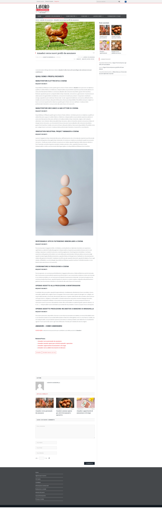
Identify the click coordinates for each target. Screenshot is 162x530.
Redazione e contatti (41, 488)
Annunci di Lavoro (40, 491)
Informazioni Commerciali (42, 484)
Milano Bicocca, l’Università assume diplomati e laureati (112, 72)
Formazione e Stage (114, 16)
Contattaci (38, 481)
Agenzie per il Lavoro (41, 474)
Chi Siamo (38, 478)
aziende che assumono (52, 16)
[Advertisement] (65, 65)
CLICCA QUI (39, 330)
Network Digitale (49, 1)
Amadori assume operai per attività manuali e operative (54, 343)
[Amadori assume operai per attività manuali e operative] (65, 402)
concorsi (84, 16)
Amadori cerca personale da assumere (49, 341)
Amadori (79, 59)
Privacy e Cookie (40, 498)
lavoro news (97, 16)
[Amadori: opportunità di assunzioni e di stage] (86, 402)
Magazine (56, 1)
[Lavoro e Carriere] (42, 7)
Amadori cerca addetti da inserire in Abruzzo (51, 347)
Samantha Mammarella (49, 57)
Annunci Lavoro (40, 1)
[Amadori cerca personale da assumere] (45, 402)
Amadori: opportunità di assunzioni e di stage (51, 345)
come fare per (70, 16)
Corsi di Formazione (41, 494)
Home (39, 16)
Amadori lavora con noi (88, 59)
